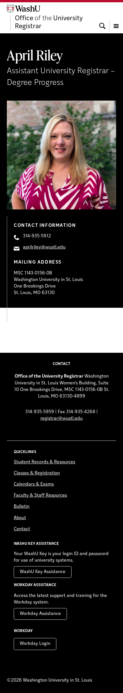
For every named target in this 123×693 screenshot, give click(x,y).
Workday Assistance (40, 614)
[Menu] (116, 17)
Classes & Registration (37, 473)
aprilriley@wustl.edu (44, 247)
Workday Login (35, 643)
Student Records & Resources (44, 462)
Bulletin (21, 506)
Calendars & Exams (34, 484)
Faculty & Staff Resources (40, 495)
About (20, 518)
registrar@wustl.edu (61, 418)
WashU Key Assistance (43, 572)
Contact (22, 529)
